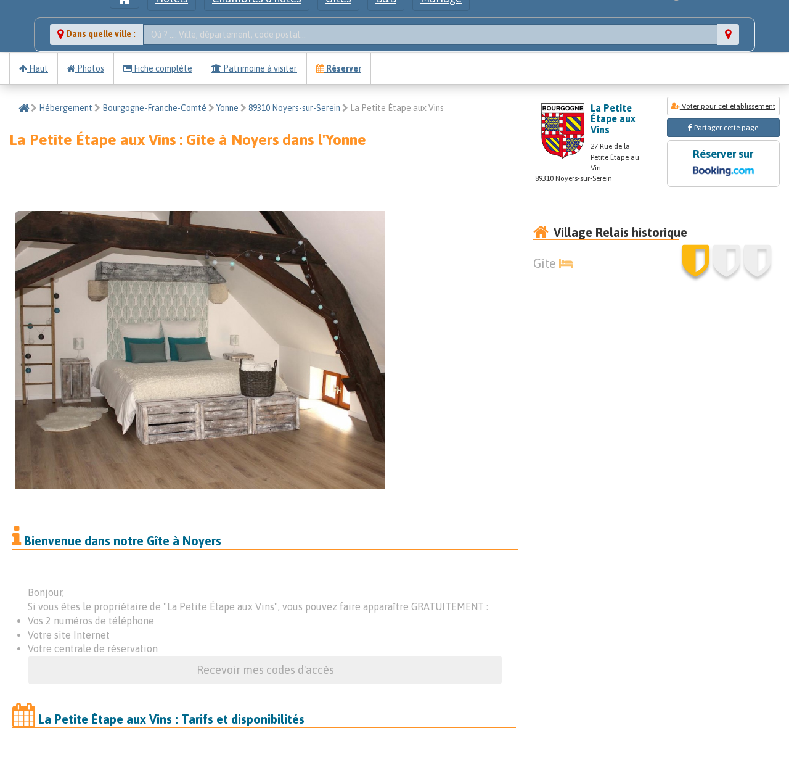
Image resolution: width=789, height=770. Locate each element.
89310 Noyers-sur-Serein (294, 108)
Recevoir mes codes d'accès (265, 669)
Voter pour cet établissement (727, 106)
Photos (89, 68)
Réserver (342, 68)
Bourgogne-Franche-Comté (154, 108)
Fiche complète (162, 68)
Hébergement (65, 108)
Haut (37, 68)
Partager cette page (726, 127)
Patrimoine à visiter (259, 68)
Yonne (227, 108)
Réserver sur (723, 153)
